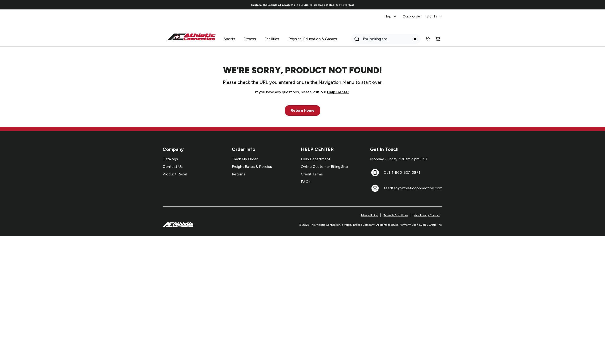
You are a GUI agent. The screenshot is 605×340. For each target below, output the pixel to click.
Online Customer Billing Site (324, 166)
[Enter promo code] (428, 39)
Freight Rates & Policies (252, 166)
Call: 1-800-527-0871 (402, 172)
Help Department (315, 159)
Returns (238, 174)
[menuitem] (391, 14)
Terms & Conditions (396, 215)
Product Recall (175, 174)
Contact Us (173, 166)
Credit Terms (312, 174)
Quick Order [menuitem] (412, 16)
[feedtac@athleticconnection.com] (375, 188)
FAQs (306, 181)
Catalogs (170, 159)
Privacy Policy (369, 215)
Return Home (303, 110)
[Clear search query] (415, 39)
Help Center (338, 92)
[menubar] (413, 14)
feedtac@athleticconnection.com (413, 188)
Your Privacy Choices (427, 215)
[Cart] (437, 39)
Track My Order (245, 159)
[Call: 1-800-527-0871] (375, 173)
